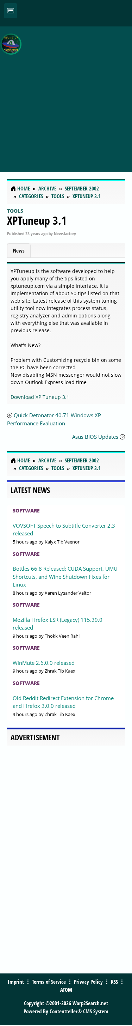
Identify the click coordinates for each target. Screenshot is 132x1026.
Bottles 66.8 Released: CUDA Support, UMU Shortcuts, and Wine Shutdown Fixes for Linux (65, 576)
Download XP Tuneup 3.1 (40, 397)
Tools (15, 210)
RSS (114, 981)
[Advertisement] (66, 95)
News (19, 250)
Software (26, 510)
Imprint (16, 981)
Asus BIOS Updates (95, 436)
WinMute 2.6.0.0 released (44, 662)
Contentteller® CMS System (79, 1011)
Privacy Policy (88, 981)
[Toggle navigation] (10, 11)
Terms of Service (49, 981)
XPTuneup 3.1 (37, 220)
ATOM (66, 989)
